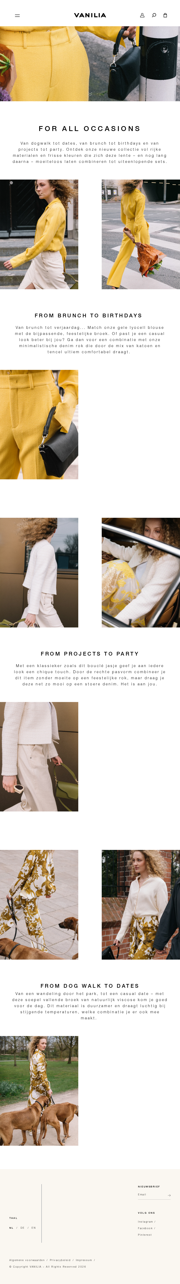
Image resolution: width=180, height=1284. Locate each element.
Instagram (145, 1221)
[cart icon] (165, 15)
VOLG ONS (146, 1213)
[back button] (168, 1197)
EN (34, 1227)
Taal (13, 1218)
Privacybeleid (60, 1260)
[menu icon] (17, 15)
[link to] (39, 234)
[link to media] (90, 62)
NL (11, 1228)
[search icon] (154, 15)
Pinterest (145, 1234)
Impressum (84, 1260)
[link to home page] (90, 15)
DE (23, 1227)
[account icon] (142, 15)
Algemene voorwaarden (27, 1260)
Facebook (145, 1228)
